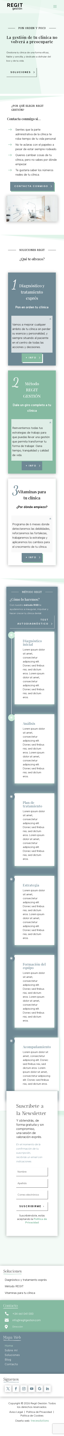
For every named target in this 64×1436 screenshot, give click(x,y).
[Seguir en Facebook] (16, 1388)
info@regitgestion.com (26, 1320)
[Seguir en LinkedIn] (47, 1388)
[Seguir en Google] (39, 1388)
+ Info (31, 465)
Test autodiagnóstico (33, 621)
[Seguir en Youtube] (31, 1388)
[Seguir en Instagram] (24, 1388)
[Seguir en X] (8, 1388)
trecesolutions (40, 1420)
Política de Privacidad (36, 1220)
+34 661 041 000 (22, 1313)
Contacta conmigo (31, 186)
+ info (31, 357)
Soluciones (21, 72)
